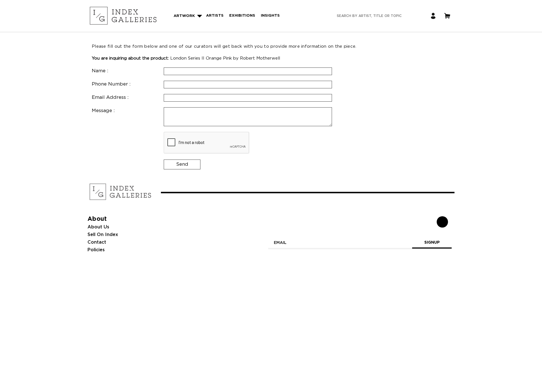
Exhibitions (242, 15)
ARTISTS (215, 15)
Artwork (184, 16)
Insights (270, 15)
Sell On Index (103, 235)
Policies (96, 250)
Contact (97, 242)
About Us (98, 227)
